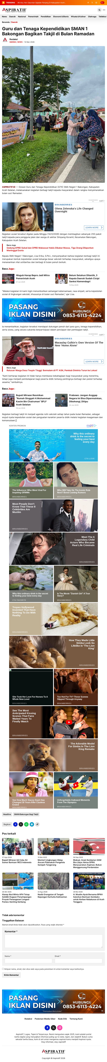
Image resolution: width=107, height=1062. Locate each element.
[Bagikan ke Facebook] (15, 824)
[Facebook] (88, 2)
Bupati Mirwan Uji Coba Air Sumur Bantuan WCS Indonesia (16, 861)
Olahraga (92, 16)
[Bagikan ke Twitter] (21, 824)
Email (58, 956)
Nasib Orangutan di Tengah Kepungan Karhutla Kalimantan (52, 895)
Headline (7, 814)
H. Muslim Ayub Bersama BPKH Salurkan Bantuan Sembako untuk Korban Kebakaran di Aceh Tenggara (88, 898)
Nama (8, 956)
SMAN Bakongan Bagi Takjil (26, 814)
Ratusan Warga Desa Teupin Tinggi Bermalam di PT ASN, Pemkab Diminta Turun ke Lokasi (52, 370)
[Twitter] (92, 2)
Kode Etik (62, 1019)
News (4, 16)
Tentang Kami (76, 1019)
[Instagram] (96, 2)
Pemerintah (33, 16)
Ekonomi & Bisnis (61, 16)
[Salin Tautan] (37, 824)
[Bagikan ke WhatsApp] (26, 824)
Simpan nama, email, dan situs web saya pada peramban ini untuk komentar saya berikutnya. (44, 969)
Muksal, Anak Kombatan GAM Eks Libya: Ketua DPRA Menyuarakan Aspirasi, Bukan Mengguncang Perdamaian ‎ (87, 864)
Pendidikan (46, 16)
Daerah (12, 16)
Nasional (22, 16)
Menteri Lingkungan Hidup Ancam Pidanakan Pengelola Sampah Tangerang (51, 862)
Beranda (6, 22)
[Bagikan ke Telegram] (32, 824)
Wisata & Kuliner (78, 16)
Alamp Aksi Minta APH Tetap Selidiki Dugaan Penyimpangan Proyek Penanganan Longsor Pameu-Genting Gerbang (16, 898)
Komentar (11, 931)
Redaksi (28, 1019)
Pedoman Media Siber (45, 1019)
